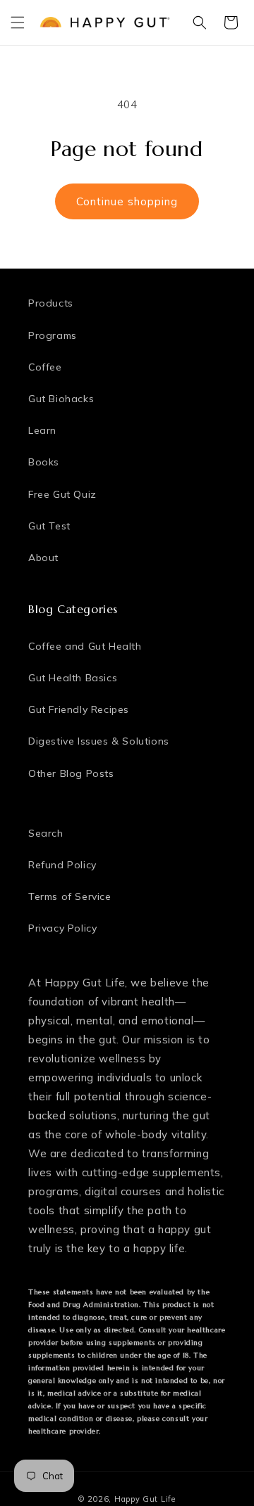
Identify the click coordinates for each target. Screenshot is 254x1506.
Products (50, 303)
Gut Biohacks (61, 398)
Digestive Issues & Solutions (98, 741)
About (43, 557)
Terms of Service (69, 896)
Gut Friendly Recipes (78, 709)
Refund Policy (62, 864)
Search (46, 833)
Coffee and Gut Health (85, 646)
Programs (52, 335)
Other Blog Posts (71, 773)
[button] (17, 22)
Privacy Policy (62, 928)
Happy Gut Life (145, 1499)
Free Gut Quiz (62, 494)
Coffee (45, 367)
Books (43, 462)
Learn (42, 430)
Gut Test (49, 526)
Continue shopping (127, 201)
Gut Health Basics (72, 677)
